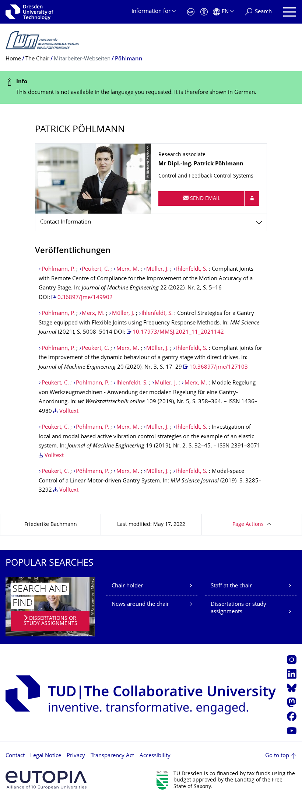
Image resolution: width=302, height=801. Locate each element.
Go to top (277, 756)
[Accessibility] (204, 11)
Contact (15, 756)
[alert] (151, 87)
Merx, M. (128, 269)
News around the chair (140, 604)
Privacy (76, 756)
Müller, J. (158, 269)
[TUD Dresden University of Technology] (29, 12)
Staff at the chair (231, 586)
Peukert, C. (95, 269)
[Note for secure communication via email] (252, 198)
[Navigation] (289, 12)
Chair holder (127, 586)
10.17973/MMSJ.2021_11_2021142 (178, 332)
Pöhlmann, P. (58, 269)
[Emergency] (191, 11)
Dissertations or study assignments (238, 608)
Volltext (68, 411)
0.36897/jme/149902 (85, 298)
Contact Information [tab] (65, 222)
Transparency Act (112, 756)
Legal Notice (45, 756)
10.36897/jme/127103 (218, 367)
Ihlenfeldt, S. (191, 269)
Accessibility (155, 756)
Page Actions (248, 524)
